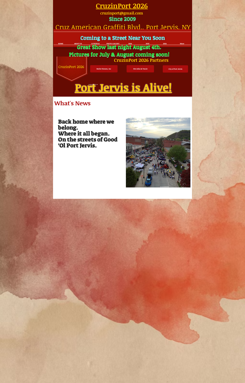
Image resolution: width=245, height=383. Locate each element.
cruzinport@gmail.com (121, 13)
